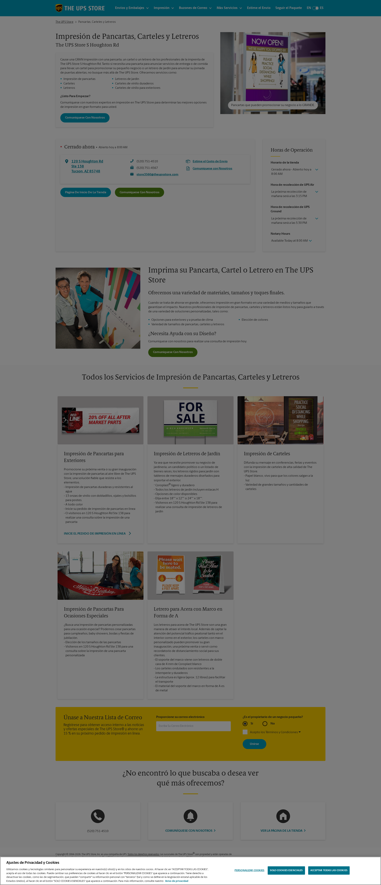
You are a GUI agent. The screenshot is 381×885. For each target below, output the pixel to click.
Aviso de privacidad (176, 881)
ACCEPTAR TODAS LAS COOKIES (328, 870)
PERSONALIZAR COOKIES (250, 870)
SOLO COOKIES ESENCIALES (286, 870)
